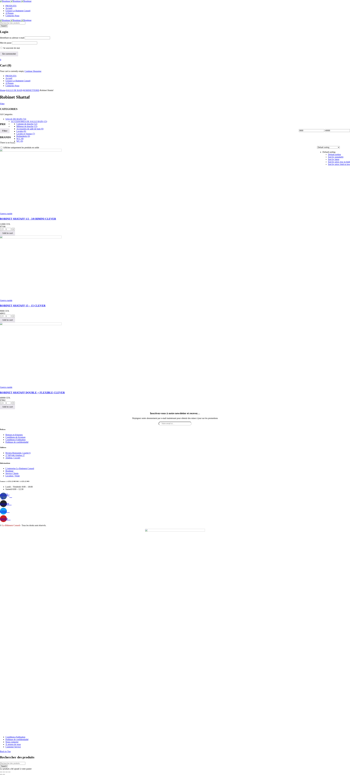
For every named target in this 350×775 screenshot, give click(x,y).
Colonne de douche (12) (26, 124)
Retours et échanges (14, 435)
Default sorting (334, 154)
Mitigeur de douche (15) (26, 126)
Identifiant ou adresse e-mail (12, 38)
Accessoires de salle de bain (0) (29, 129)
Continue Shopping (32, 71)
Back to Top (5, 751)
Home (2, 90)
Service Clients (11, 473)
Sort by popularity (336, 157)
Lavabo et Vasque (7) (25, 134)
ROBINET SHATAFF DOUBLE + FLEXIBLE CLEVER (32, 392)
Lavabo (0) (21, 131)
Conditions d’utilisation (15, 439)
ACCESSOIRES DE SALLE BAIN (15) (29, 121)
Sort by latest (333, 159)
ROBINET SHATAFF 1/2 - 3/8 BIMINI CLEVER (28, 218)
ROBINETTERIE (31, 90)
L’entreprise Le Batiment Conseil (19, 468)
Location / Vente (12, 476)
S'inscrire (346, 772)
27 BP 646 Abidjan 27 (15, 455)
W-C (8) (20, 138)
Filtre (2, 104)
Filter (4, 131)
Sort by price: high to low (339, 164)
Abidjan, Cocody (12, 458)
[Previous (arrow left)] (1, 774)
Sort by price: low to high (339, 162)
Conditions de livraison (15, 437)
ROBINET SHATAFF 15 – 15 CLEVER (23, 305)
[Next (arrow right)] (4, 774)
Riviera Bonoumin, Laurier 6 (17, 453)
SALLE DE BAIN (14, 90)
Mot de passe (5, 43)
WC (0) (19, 141)
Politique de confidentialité (16, 442)
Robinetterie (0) (23, 136)
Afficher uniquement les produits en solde (21, 147)
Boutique (9, 471)
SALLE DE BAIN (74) (15, 119)
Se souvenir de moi (11, 48)
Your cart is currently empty (12, 71)
